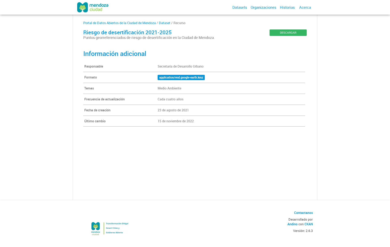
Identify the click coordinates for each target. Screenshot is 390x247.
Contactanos (303, 212)
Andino (292, 224)
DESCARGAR (288, 32)
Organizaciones (263, 7)
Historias (287, 7)
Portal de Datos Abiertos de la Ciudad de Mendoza (119, 23)
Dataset (164, 23)
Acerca (305, 7)
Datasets (239, 7)
